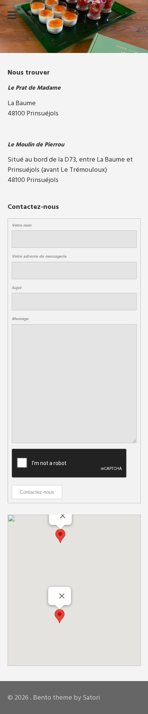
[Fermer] (62, 596)
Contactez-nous (37, 492)
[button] (60, 616)
